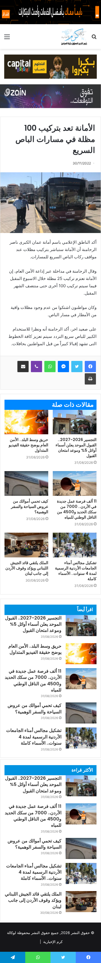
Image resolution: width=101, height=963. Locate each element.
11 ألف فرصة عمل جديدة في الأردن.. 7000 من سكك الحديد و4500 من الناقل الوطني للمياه (77, 509)
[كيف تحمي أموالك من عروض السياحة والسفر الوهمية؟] (26, 483)
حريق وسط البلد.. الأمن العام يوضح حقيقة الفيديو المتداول (28, 445)
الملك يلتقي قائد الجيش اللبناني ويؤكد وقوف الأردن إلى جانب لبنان (26, 568)
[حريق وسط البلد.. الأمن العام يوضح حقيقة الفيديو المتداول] (26, 422)
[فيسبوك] (90, 366)
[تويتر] (76, 366)
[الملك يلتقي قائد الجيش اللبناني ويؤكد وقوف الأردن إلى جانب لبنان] (26, 545)
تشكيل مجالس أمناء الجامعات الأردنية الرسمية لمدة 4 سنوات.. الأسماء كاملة (76, 571)
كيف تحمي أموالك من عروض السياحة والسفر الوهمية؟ (29, 506)
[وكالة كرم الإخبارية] (74, 36)
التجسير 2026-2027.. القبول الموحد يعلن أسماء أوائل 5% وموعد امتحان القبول (76, 447)
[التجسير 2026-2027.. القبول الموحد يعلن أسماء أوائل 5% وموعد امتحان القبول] (75, 422)
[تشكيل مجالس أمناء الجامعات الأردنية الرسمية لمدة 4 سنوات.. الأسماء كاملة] (75, 545)
